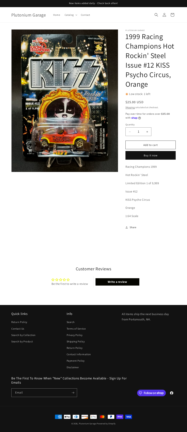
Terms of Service (76, 328)
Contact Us (17, 328)
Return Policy (19, 322)
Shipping (130, 107)
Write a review (117, 282)
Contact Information (79, 354)
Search (71, 322)
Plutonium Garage (87, 423)
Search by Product (22, 341)
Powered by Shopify (106, 423)
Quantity (130, 124)
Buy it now (151, 155)
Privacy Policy (75, 335)
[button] (70, 15)
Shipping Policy (76, 341)
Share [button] (133, 227)
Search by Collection (23, 335)
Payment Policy (76, 360)
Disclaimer (73, 367)
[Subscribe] (73, 392)
